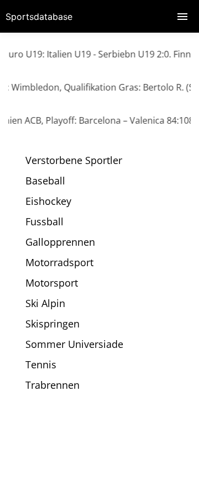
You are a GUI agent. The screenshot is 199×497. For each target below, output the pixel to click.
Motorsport (51, 282)
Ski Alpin (45, 303)
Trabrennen (52, 385)
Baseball (45, 180)
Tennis (40, 364)
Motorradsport (59, 262)
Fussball (44, 221)
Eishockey (48, 201)
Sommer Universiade (74, 344)
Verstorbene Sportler (73, 160)
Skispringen (52, 323)
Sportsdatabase (39, 16)
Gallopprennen (60, 241)
